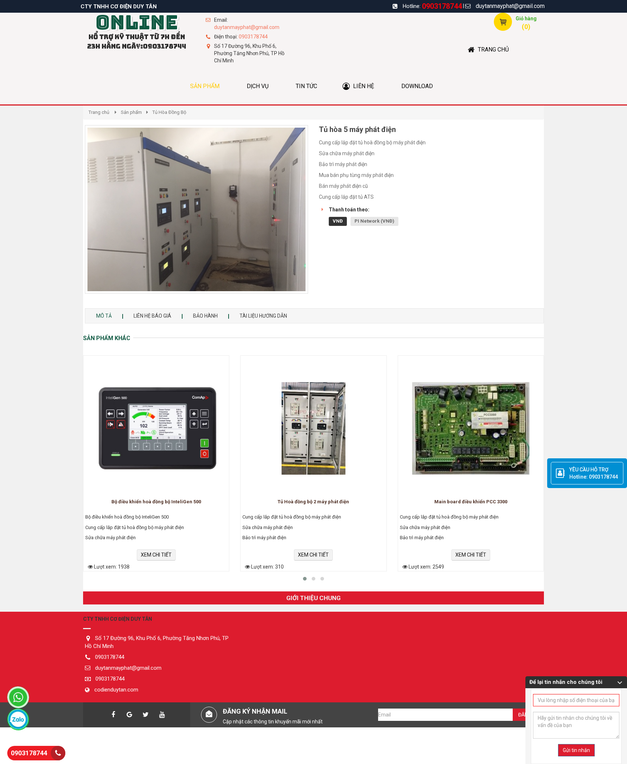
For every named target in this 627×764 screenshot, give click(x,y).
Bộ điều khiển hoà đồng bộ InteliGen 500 (156, 501)
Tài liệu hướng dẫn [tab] (263, 316)
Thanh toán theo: (349, 209)
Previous (74, 217)
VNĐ (338, 221)
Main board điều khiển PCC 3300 (470, 501)
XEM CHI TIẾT (156, 555)
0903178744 (442, 6)
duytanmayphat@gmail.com (510, 6)
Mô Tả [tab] (104, 316)
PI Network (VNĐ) (374, 221)
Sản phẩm (131, 112)
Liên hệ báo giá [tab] (152, 316)
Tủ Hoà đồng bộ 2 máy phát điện (313, 501)
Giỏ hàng (526, 18)
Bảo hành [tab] (205, 316)
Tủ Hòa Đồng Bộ (169, 112)
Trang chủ (99, 112)
